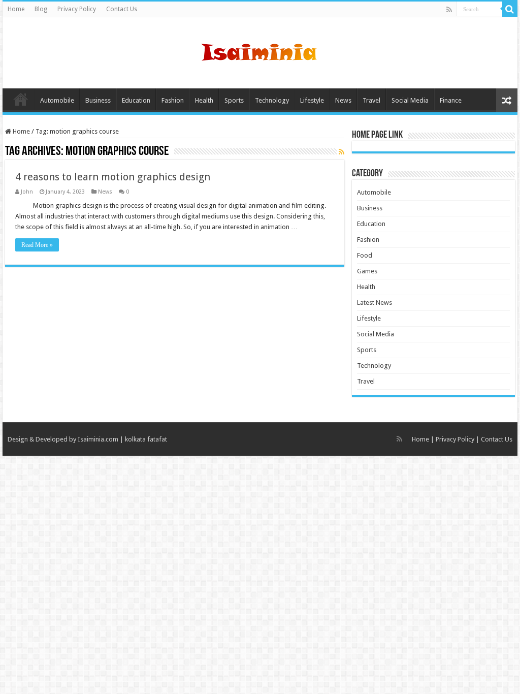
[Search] (509, 9)
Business (98, 100)
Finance (451, 100)
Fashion (172, 100)
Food (364, 255)
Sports (234, 100)
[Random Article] (506, 100)
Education (136, 100)
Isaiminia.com (98, 439)
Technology (272, 100)
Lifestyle (312, 100)
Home (16, 9)
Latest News (374, 302)
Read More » (37, 244)
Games (367, 271)
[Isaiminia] (260, 51)
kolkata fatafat (146, 439)
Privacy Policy (76, 9)
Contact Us (121, 9)
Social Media (410, 100)
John (27, 191)
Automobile (57, 100)
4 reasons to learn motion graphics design (112, 177)
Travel (371, 100)
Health (204, 100)
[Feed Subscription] (341, 152)
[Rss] (449, 10)
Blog (41, 9)
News (343, 100)
